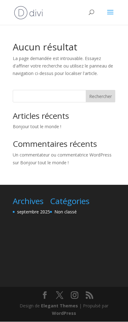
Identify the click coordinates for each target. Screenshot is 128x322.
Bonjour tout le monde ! (37, 126)
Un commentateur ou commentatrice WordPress (62, 155)
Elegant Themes (59, 306)
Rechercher (100, 96)
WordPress (64, 313)
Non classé (65, 212)
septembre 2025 (33, 212)
